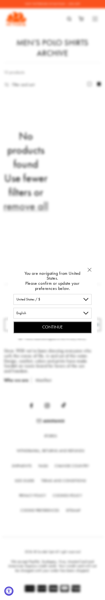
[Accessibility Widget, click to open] (8, 591)
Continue (52, 327)
